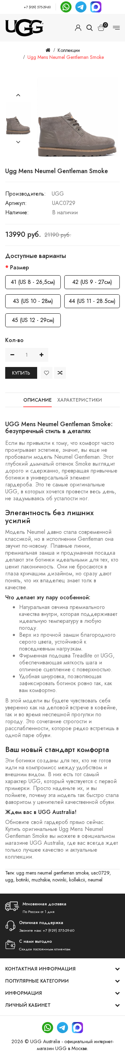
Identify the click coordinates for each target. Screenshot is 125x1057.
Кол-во (14, 340)
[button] (18, 95)
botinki (22, 879)
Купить (21, 372)
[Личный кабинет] (78, 27)
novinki (59, 879)
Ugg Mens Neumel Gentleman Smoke (65, 57)
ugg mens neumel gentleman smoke (52, 872)
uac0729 (100, 872)
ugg (9, 879)
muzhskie (41, 879)
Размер (19, 267)
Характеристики (79, 399)
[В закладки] (46, 373)
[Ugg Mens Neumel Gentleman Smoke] (18, 118)
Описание (37, 399)
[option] (18, 118)
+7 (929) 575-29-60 (37, 7)
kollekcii (77, 879)
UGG (58, 194)
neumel (95, 879)
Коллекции (69, 50)
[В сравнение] (60, 373)
